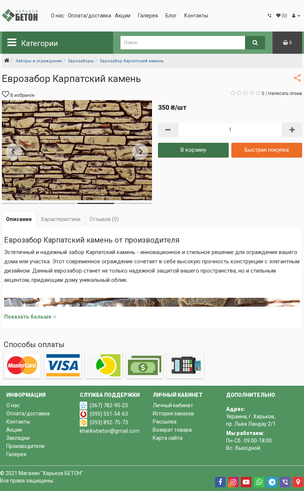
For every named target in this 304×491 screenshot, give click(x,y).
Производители (25, 446)
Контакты (196, 16)
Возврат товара (172, 430)
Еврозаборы (81, 61)
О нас (57, 16)
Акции (122, 16)
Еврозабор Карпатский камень (132, 61)
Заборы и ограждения (39, 61)
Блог (171, 16)
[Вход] (296, 15)
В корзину (193, 149)
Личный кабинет (173, 405)
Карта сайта (167, 438)
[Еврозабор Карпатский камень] (77, 150)
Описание (19, 219)
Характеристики (60, 219)
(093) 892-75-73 (109, 422)
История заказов (173, 413)
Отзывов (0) (104, 219)
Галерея (148, 16)
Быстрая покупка (267, 149)
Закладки (18, 438)
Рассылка (164, 422)
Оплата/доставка (89, 16)
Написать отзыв (285, 93)
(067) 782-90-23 (109, 405)
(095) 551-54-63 (109, 414)
